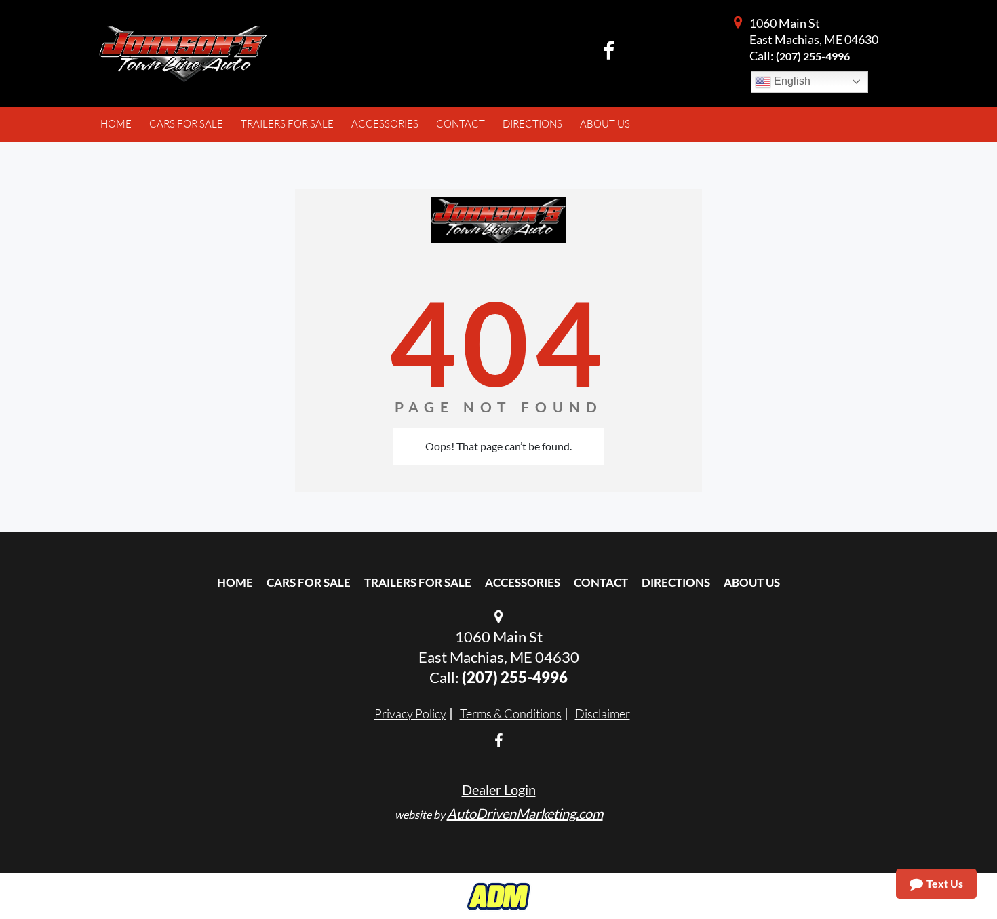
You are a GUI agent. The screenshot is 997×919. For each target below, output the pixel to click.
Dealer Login (499, 789)
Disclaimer (602, 713)
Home (235, 582)
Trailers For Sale (417, 582)
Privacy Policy (410, 713)
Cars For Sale (309, 582)
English (790, 81)
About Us (752, 582)
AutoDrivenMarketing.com (525, 813)
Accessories (522, 582)
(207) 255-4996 (813, 56)
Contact (601, 582)
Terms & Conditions (511, 713)
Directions (676, 582)
